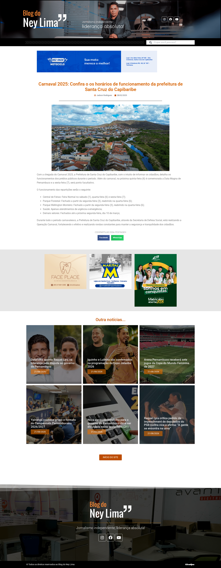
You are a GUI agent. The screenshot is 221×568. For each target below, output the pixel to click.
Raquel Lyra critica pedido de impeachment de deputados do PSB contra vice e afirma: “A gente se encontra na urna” (166, 423)
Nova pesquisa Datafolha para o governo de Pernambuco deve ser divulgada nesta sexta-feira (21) (109, 423)
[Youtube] (177, 19)
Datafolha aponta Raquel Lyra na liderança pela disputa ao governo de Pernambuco (53, 363)
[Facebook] (170, 19)
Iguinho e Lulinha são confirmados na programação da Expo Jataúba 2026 (109, 363)
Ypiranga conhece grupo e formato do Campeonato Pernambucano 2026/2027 (53, 423)
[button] (104, 237)
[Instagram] (164, 19)
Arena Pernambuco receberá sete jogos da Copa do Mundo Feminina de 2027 (166, 363)
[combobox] (170, 42)
